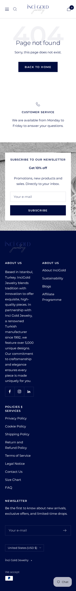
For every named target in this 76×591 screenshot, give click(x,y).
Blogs (46, 286)
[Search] (15, 9)
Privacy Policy (16, 418)
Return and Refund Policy (16, 445)
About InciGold (54, 270)
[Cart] (69, 9)
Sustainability (52, 278)
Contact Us (13, 472)
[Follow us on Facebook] (10, 391)
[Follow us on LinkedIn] (29, 391)
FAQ (8, 488)
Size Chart (13, 480)
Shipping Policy (17, 434)
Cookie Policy (15, 426)
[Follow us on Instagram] (19, 391)
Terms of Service (18, 456)
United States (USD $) (22, 547)
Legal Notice (15, 464)
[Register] (65, 530)
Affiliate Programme (51, 297)
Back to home (38, 67)
